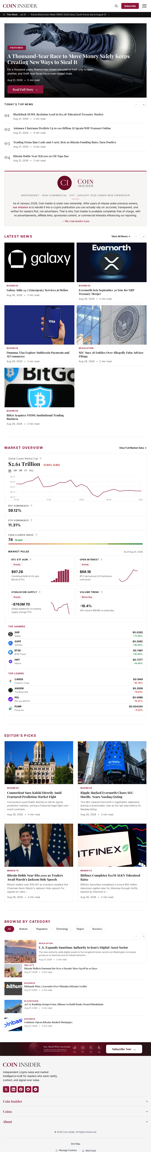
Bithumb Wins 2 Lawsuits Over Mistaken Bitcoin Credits (55, 986)
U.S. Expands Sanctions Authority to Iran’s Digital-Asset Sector (83, 947)
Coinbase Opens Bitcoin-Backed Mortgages (48, 1022)
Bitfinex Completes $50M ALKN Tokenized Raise (110, 877)
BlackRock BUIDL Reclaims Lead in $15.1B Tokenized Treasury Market (58, 114)
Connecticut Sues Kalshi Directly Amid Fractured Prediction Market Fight (34, 795)
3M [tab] (20, 470)
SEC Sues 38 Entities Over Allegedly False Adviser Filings (111, 354)
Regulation (42, 929)
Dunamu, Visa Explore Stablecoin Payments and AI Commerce (38, 354)
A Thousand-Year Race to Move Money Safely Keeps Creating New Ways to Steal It (68, 59)
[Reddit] (28, 1089)
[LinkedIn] (13, 1089)
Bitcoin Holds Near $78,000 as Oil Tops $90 (41, 156)
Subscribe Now (124, 1049)
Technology (62, 929)
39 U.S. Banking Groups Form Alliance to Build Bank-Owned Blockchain (63, 1004)
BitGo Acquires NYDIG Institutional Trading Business (35, 417)
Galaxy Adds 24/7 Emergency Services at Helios (37, 290)
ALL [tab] (31, 470)
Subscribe (130, 5)
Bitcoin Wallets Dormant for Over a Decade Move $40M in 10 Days (60, 968)
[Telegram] (35, 1089)
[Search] (116, 6)
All (9, 929)
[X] (6, 1089)
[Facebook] (21, 1089)
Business (97, 929)
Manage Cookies (68, 1150)
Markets (23, 929)
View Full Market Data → (133, 447)
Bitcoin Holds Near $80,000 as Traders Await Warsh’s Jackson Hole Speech (35, 877)
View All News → (120, 236)
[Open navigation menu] (144, 6)
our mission (20, 207)
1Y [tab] (25, 470)
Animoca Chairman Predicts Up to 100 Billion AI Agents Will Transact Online (62, 128)
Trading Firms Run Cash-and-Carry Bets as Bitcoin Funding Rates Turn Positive (64, 142)
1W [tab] (15, 470)
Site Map (75, 1143)
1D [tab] (9, 470)
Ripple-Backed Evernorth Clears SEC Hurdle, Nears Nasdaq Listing (107, 795)
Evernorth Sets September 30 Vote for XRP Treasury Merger (106, 292)
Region (80, 929)
